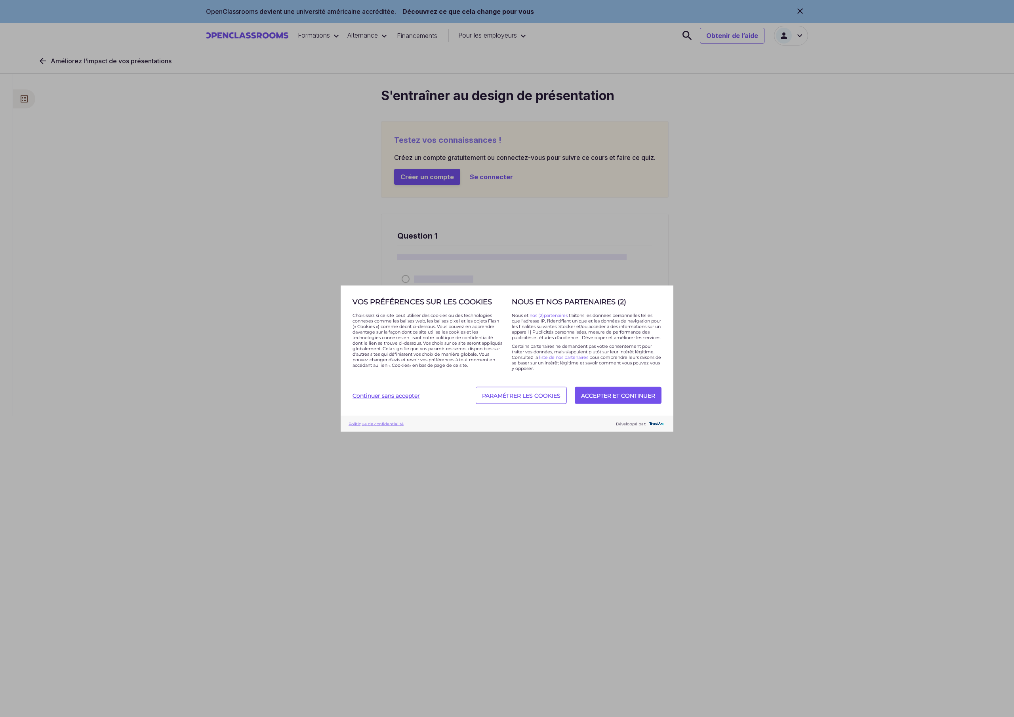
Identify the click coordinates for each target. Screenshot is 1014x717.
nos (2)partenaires (549, 315)
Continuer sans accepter (386, 395)
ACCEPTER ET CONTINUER (618, 395)
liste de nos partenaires (563, 357)
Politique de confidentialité (376, 423)
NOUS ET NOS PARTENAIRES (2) (569, 302)
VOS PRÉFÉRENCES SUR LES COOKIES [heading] (422, 302)
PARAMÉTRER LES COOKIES (521, 395)
